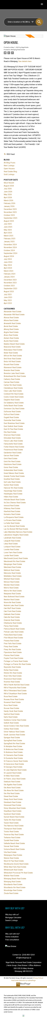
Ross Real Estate (11, 705)
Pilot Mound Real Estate (13, 638)
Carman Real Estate (11, 382)
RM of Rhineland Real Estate (15, 691)
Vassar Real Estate (11, 846)
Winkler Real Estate (11, 876)
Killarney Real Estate (12, 508)
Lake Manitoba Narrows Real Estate (18, 532)
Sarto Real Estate (11, 717)
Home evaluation (12, 937)
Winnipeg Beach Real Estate (15, 879)
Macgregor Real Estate (13, 564)
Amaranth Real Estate (12, 323)
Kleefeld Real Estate (12, 511)
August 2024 (9, 256)
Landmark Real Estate (12, 538)
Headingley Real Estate (13, 494)
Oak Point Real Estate (12, 611)
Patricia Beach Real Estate (14, 629)
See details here (24, 61)
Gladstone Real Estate (12, 464)
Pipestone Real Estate (13, 652)
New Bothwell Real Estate (14, 597)
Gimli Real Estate (10, 458)
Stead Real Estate (11, 796)
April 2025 (8, 233)
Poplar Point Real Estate (13, 658)
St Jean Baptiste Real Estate (15, 770)
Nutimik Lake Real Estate (14, 605)
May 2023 (8, 300)
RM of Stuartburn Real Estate (15, 693)
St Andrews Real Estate (13, 752)
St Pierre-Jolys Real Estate (15, 779)
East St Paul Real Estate (13, 429)
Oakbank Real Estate (12, 614)
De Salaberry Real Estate (14, 403)
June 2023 (8, 297)
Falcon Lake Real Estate (13, 441)
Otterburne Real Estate (13, 623)
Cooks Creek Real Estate (14, 397)
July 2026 (8, 189)
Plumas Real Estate (11, 655)
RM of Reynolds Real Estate (15, 688)
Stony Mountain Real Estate (15, 808)
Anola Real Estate (11, 326)
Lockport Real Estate (12, 547)
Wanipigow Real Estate (13, 855)
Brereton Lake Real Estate (14, 373)
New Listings (9, 165)
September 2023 (10, 288)
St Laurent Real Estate (12, 773)
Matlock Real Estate (12, 570)
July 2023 (8, 294)
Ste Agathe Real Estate (13, 785)
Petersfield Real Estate (13, 635)
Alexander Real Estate (12, 311)
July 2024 (8, 259)
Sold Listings (9, 174)
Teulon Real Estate (11, 823)
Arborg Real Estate (11, 329)
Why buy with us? (12, 914)
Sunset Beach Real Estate (14, 817)
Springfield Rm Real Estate (14, 743)
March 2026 (8, 200)
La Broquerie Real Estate (14, 517)
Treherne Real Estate (12, 837)
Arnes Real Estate (11, 335)
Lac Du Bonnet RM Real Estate (16, 529)
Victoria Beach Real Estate (14, 849)
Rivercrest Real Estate (13, 679)
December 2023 (10, 280)
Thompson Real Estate (13, 829)
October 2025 (9, 215)
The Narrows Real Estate (14, 826)
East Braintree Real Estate (14, 423)
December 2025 (10, 209)
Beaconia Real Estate (12, 347)
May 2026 (8, 194)
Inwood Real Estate (11, 505)
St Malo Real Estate (12, 776)
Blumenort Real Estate (12, 367)
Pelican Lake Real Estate (14, 632)
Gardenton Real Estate (12, 453)
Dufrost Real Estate (11, 414)
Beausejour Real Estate (13, 350)
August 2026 (9, 186)
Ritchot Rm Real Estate (13, 673)
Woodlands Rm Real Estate (14, 887)
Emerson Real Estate (12, 435)
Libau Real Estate (11, 544)
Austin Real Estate (11, 341)
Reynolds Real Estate (12, 667)
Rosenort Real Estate (12, 702)
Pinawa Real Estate (11, 641)
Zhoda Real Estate (11, 893)
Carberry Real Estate (12, 379)
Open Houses (9, 168)
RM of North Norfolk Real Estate (16, 685)
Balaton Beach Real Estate (14, 344)
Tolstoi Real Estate (11, 831)
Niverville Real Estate (12, 602)
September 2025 (10, 218)
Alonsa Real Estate (11, 317)
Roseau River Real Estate (14, 699)
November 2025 (10, 212)
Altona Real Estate (11, 320)
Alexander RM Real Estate (14, 314)
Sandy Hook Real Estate (13, 711)
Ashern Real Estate (11, 338)
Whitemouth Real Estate (13, 870)
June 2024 (8, 262)
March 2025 (8, 236)
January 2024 (9, 277)
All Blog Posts (9, 163)
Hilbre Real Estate (11, 497)
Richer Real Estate (11, 670)
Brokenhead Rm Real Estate (15, 376)
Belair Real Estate (11, 353)
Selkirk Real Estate (11, 723)
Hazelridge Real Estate (13, 491)
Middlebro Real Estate (13, 576)
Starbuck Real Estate (12, 782)
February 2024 (9, 274)
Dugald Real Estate (11, 417)
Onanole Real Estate (12, 620)
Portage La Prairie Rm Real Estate (17, 664)
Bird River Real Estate (12, 359)
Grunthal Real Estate (12, 479)
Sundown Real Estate (12, 814)
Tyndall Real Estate (11, 840)
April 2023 (8, 303)
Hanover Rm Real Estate (13, 488)
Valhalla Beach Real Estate (14, 843)
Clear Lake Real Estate (13, 391)
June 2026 (8, 192)
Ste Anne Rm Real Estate (14, 790)
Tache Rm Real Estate (12, 820)
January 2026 (9, 206)
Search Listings (11, 920)
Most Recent (9, 183)
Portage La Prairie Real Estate (16, 661)
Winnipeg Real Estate (18, 50)
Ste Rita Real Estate (12, 793)
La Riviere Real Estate (12, 520)
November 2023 (10, 283)
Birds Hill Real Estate (12, 361)
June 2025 (8, 227)
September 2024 (10, 253)
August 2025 (9, 221)
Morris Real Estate (11, 588)
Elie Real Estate (10, 432)
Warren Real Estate (11, 858)
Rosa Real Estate (10, 696)
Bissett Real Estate (11, 364)
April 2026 (8, 197)
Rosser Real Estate (11, 708)
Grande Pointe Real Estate (14, 476)
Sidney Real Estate (11, 729)
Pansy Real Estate (11, 626)
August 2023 (9, 291)
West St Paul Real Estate (14, 861)
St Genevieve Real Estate (14, 764)
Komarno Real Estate (12, 514)
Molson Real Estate (11, 582)
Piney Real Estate (11, 646)
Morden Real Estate (12, 585)
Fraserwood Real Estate (13, 450)
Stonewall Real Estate (12, 805)
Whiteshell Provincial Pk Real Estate (18, 873)
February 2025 (9, 238)
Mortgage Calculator (13, 917)
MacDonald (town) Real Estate (16, 558)
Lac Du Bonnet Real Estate (14, 526)
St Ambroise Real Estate (13, 749)
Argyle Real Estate (11, 332)
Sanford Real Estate (12, 714)
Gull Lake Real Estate (12, 482)
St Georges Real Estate (13, 767)
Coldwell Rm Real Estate (13, 394)
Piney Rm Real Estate (12, 649)
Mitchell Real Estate (12, 579)
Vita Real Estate (10, 852)
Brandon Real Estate (12, 370)
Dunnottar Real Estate (12, 420)
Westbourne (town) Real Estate (16, 864)
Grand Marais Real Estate (14, 473)
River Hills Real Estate (13, 676)
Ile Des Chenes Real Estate (15, 502)
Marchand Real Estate (12, 567)
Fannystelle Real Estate (13, 444)
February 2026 (9, 203)
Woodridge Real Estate (13, 890)
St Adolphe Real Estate (13, 746)
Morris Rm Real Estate (13, 591)
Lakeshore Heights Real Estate (16, 535)
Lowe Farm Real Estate (13, 552)
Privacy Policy (38, 978)
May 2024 (8, 265)
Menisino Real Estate (12, 573)
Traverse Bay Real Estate (14, 834)
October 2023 (9, 286)
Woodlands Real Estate (13, 884)
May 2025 (8, 230)
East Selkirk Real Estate (13, 426)
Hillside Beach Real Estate (14, 500)
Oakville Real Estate (12, 617)
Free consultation (12, 940)
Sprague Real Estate (12, 737)
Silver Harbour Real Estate (14, 732)
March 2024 (8, 271)
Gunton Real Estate (11, 485)
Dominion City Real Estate (14, 408)
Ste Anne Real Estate (12, 788)
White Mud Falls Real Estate (15, 867)
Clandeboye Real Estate (13, 388)
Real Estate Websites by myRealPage (23, 980)
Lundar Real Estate (11, 555)
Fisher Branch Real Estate (14, 447)
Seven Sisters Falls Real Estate (16, 726)
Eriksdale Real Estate (12, 438)
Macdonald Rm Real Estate (14, 561)
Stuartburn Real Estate (12, 811)
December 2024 (10, 244)
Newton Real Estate (12, 599)
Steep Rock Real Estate (13, 799)
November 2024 (10, 247)
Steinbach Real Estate (12, 802)
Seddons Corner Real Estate (15, 720)
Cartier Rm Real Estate (13, 385)
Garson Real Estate (11, 455)
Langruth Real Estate (12, 541)
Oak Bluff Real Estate (12, 608)
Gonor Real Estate (11, 467)
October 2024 (9, 250)
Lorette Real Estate (11, 549)
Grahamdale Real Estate (13, 470)
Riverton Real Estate (12, 682)
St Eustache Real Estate (13, 758)
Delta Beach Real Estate (13, 406)
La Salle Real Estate (12, 523)
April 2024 (8, 268)
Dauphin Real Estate (12, 400)
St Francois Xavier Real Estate (16, 761)
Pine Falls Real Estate (12, 643)
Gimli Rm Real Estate (12, 461)
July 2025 (8, 224)
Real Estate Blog (10, 171)
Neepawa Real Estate (12, 594)
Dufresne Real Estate (12, 411)
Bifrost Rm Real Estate (13, 356)
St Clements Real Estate (13, 755)
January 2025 (9, 241)
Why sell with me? (12, 934)
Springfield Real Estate (13, 740)
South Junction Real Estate (14, 735)
